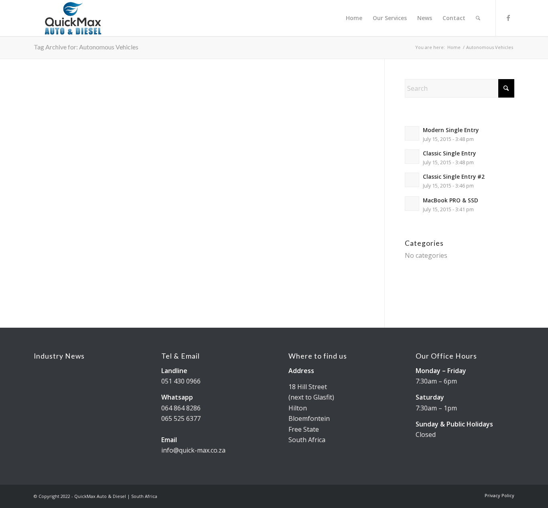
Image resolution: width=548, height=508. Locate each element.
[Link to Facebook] (508, 18)
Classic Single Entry (449, 153)
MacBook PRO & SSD (450, 200)
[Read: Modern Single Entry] (412, 133)
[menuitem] (354, 18)
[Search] (478, 18)
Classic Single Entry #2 (454, 176)
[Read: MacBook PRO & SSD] (412, 203)
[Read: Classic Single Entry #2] (412, 180)
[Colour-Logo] (73, 18)
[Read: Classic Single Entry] (412, 156)
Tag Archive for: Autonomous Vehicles (86, 47)
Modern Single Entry (451, 130)
